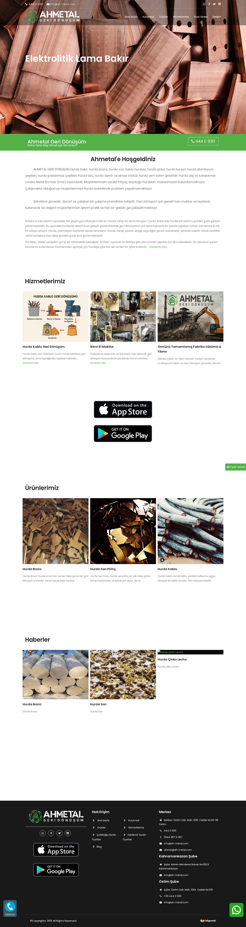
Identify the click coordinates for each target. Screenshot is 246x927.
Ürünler (163, 16)
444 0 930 (35, 4)
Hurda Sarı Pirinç (35, 569)
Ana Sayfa (131, 16)
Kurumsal (148, 16)
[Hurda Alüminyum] (190, 652)
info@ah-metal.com (62, 4)
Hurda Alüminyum (172, 659)
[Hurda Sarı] (56, 674)
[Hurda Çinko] (190, 531)
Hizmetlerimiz (181, 16)
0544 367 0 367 (173, 837)
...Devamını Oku (157, 247)
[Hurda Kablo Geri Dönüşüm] (55, 316)
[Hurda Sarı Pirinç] (56, 531)
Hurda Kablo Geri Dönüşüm (44, 347)
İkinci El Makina (102, 347)
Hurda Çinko (167, 569)
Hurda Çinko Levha (104, 659)
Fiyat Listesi (201, 16)
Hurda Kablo (100, 569)
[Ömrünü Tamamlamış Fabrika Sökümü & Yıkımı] (190, 316)
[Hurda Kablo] (123, 531)
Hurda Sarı (31, 704)
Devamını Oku (30, 362)
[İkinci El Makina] (123, 316)
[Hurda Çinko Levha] (123, 652)
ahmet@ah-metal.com (178, 850)
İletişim (217, 16)
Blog (99, 846)
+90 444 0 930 (172, 896)
